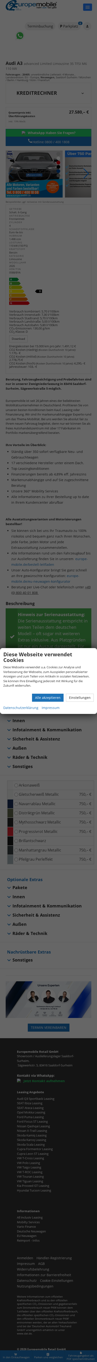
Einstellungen (80, 697)
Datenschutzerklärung (20, 707)
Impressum (51, 707)
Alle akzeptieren (48, 697)
